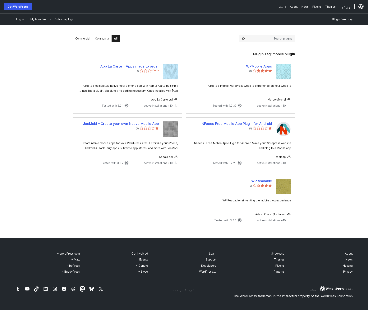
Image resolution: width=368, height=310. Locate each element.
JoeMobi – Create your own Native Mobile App (121, 124)
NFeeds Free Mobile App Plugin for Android (237, 124)
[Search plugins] (243, 38)
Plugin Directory (342, 19)
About (349, 253)
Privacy (348, 271)
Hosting (348, 265)
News (349, 259)
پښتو (313, 289)
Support (211, 259)
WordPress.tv (206, 271)
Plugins (279, 265)
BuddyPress (70, 271)
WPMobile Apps (259, 66)
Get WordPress (18, 6)
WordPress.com (68, 253)
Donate (141, 265)
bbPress (73, 265)
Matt (75, 259)
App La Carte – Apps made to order (129, 66)
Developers (208, 265)
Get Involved (139, 253)
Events (143, 259)
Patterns (279, 271)
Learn (212, 253)
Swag (143, 271)
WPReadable (261, 181)
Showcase (277, 253)
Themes (279, 259)
